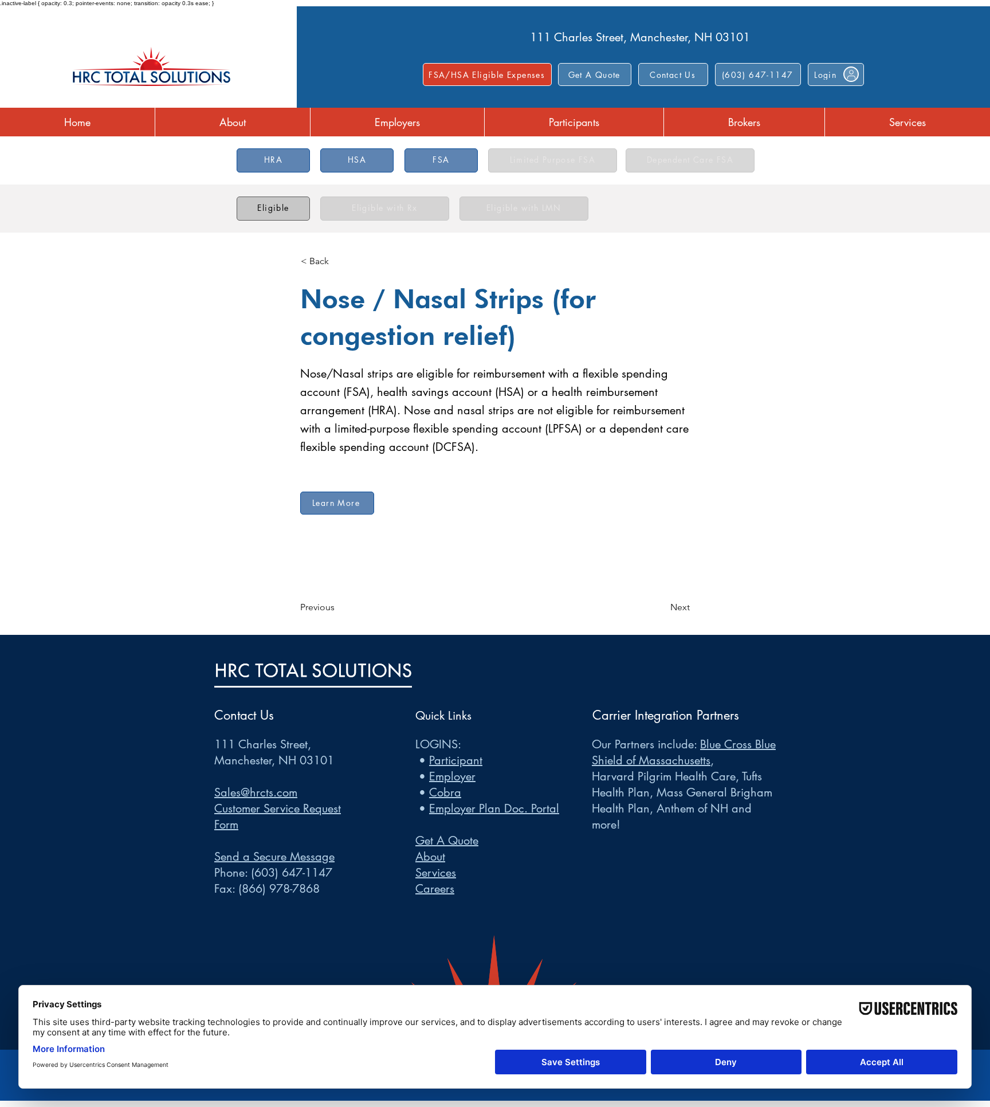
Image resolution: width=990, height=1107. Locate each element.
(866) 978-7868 (279, 888)
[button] (673, 74)
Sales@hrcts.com (255, 792)
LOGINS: (438, 744)
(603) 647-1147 (291, 872)
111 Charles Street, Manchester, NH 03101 (640, 37)
